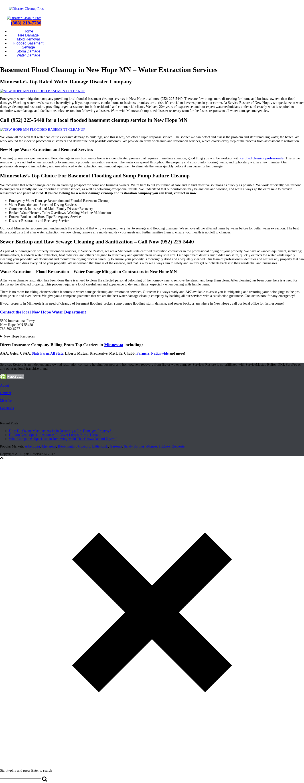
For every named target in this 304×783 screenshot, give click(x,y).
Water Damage (28, 55)
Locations (7, 408)
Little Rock (100, 446)
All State (56, 353)
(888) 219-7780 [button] (26, 23)
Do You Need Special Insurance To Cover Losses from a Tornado (55, 435)
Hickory (165, 446)
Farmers (142, 353)
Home (28, 31)
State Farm (40, 353)
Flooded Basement (28, 43)
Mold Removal (28, 39)
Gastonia (116, 446)
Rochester (179, 446)
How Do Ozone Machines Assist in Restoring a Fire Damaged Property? (60, 431)
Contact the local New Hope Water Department (43, 312)
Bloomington (67, 446)
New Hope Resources (19, 336)
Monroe (151, 446)
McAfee (6, 400)
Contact (5, 393)
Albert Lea (32, 446)
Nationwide (159, 353)
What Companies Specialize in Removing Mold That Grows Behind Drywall (63, 439)
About (4, 385)
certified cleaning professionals (262, 158)
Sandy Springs (134, 446)
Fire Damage (28, 35)
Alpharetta (48, 446)
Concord (84, 446)
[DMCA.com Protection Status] (12, 378)
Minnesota (113, 344)
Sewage (28, 47)
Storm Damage (28, 51)
